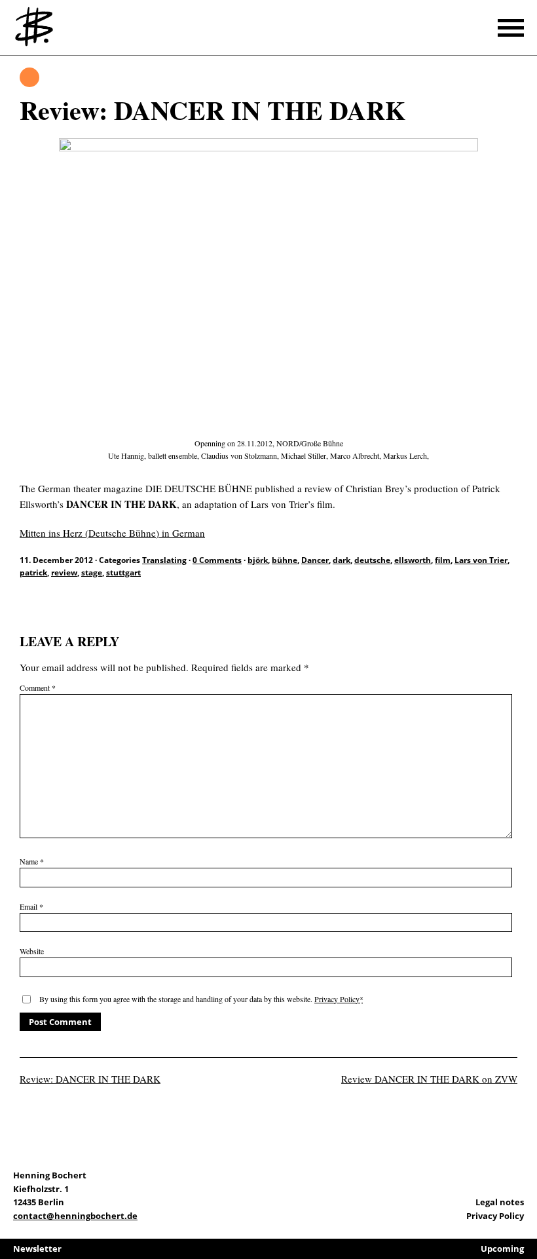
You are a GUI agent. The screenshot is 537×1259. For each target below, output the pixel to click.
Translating (29, 77)
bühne (284, 560)
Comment (38, 687)
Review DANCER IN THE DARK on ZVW (429, 1078)
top (524, 1213)
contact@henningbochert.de (75, 1216)
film (443, 560)
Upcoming (502, 1248)
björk (258, 560)
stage (91, 572)
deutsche (372, 560)
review (64, 572)
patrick (33, 572)
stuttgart (123, 572)
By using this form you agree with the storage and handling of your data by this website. (201, 999)
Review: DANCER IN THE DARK (90, 1078)
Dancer (315, 560)
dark (341, 560)
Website (32, 951)
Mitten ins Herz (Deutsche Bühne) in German (112, 532)
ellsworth (412, 560)
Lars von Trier (481, 560)
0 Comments (217, 560)
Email (31, 906)
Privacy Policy (337, 999)
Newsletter (37, 1248)
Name (32, 861)
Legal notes (499, 1202)
